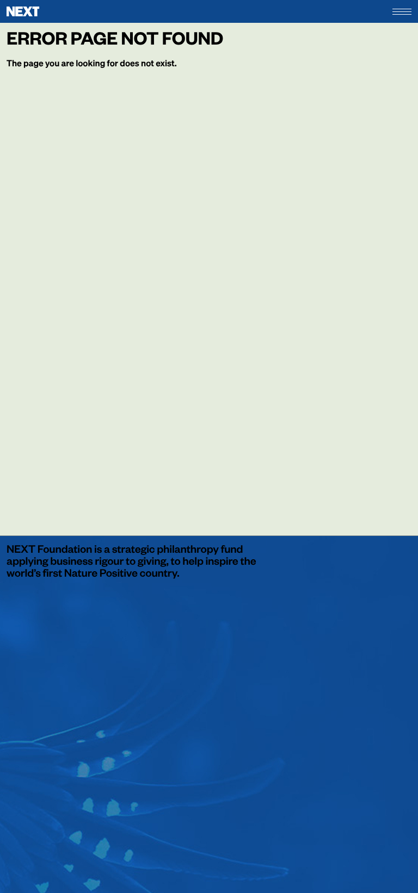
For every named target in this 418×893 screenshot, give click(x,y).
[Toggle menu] (401, 11)
